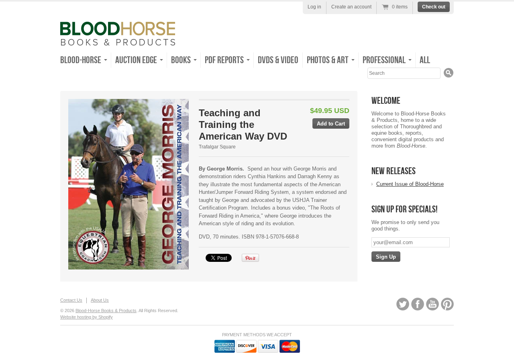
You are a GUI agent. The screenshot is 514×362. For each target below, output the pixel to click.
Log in (314, 7)
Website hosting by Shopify (86, 317)
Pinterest (447, 304)
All (425, 60)
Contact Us (71, 300)
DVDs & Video (278, 60)
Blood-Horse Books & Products (106, 310)
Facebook (417, 304)
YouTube (432, 304)
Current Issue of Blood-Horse (410, 184)
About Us (100, 300)
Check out (433, 7)
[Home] (117, 39)
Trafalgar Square (217, 147)
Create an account (351, 7)
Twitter (402, 304)
